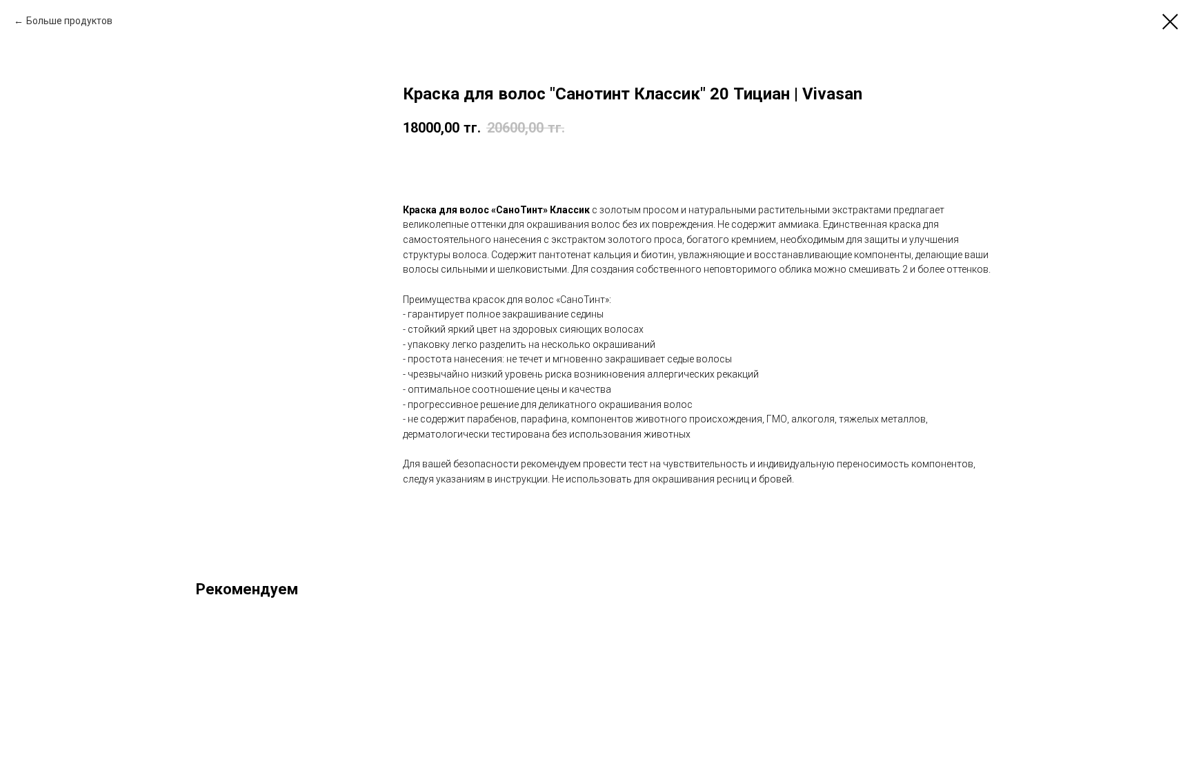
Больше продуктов (69, 20)
